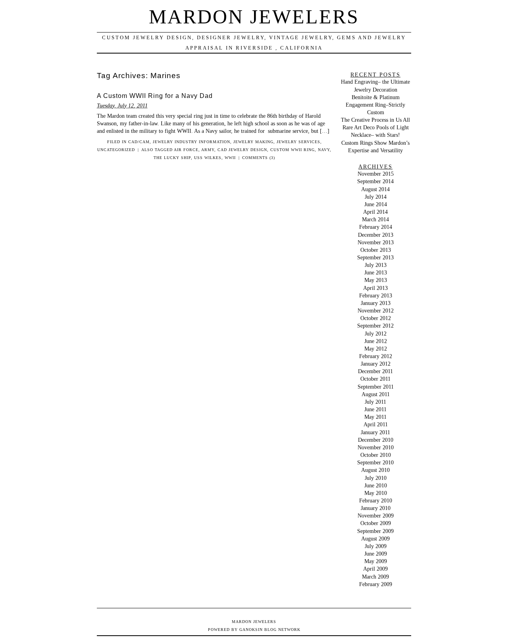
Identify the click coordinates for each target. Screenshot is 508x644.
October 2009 (375, 523)
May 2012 (375, 348)
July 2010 (376, 478)
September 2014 (375, 181)
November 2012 (376, 310)
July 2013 (376, 265)
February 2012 (375, 356)
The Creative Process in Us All (375, 120)
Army (207, 150)
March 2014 (375, 219)
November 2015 (376, 174)
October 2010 (375, 455)
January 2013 (376, 303)
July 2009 (376, 546)
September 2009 (375, 531)
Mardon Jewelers (254, 17)
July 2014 (376, 197)
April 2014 (375, 212)
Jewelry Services (298, 142)
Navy (324, 150)
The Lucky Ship (172, 157)
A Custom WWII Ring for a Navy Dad (155, 95)
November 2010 (376, 447)
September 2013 (375, 257)
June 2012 (375, 341)
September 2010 (375, 462)
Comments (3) (258, 157)
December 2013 (375, 235)
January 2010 (376, 508)
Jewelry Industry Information (191, 142)
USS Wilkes (207, 157)
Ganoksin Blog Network (269, 629)
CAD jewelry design (242, 150)
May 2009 (375, 561)
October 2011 (375, 379)
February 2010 (375, 500)
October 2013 (375, 250)
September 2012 (375, 325)
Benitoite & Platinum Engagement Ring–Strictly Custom (375, 104)
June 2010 (375, 485)
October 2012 (375, 318)
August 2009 (375, 538)
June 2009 (375, 553)
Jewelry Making (253, 142)
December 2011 (375, 371)
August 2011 (376, 394)
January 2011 (375, 432)
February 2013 (375, 295)
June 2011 (375, 409)
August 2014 (375, 189)
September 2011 (376, 386)
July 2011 (375, 402)
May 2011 (375, 417)
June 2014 (375, 204)
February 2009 (375, 584)
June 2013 (375, 272)
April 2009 (375, 568)
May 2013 (375, 280)
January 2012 (376, 363)
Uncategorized (116, 150)
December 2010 (375, 440)
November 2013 (376, 242)
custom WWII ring (292, 150)
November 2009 (376, 515)
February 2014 (375, 227)
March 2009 (375, 576)
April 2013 (375, 288)
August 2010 (375, 470)
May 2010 (375, 493)
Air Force (186, 150)
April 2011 (376, 424)
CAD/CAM (139, 142)
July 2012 (376, 333)
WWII (230, 157)
